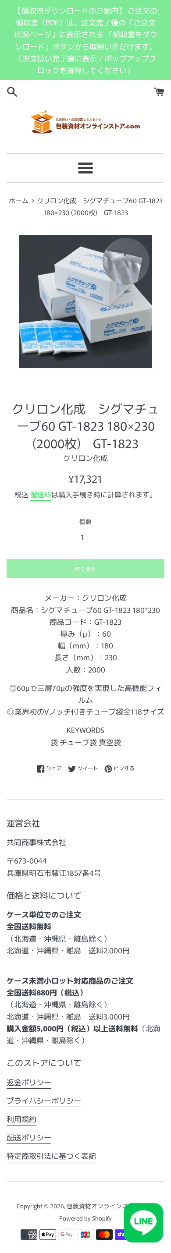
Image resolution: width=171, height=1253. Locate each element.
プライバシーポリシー (44, 1100)
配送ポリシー (29, 1137)
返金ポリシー (29, 1081)
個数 (85, 521)
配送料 (40, 494)
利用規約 (21, 1118)
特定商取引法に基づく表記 (51, 1155)
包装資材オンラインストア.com (110, 1205)
